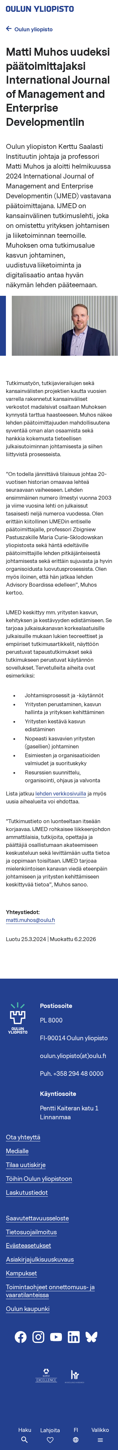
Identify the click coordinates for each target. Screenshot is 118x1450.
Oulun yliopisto (33, 29)
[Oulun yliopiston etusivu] (59, 7)
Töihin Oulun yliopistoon (39, 1179)
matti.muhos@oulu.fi (30, 920)
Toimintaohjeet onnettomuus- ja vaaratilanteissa (50, 1291)
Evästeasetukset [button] (28, 1245)
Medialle (17, 1151)
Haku (24, 1430)
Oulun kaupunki (27, 1309)
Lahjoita (50, 1430)
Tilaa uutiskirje (26, 1165)
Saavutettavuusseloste (37, 1218)
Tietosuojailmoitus (31, 1232)
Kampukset (21, 1273)
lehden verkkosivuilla (60, 793)
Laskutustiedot (27, 1192)
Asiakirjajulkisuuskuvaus (40, 1259)
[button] (100, 1435)
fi (81, 1438)
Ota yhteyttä (23, 1137)
